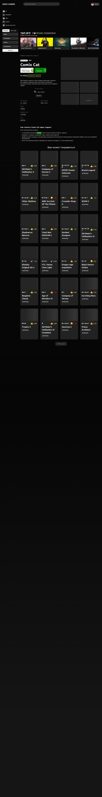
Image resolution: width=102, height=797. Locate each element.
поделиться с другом (34, 75)
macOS (25, 103)
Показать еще (61, 343)
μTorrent (39, 132)
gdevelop (23, 120)
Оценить (38, 95)
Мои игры (26, 175)
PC (21, 103)
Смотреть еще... (34, 35)
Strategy (23, 108)
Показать (10, 50)
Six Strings (23, 114)
